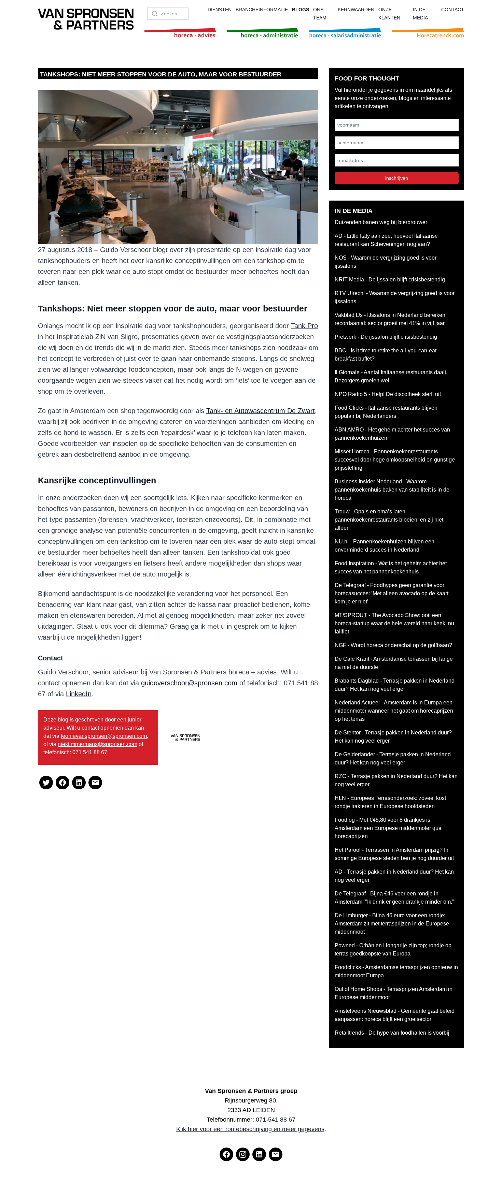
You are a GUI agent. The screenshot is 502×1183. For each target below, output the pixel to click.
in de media (420, 13)
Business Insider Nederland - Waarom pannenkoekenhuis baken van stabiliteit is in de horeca (392, 490)
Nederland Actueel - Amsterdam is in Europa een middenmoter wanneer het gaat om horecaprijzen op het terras (394, 711)
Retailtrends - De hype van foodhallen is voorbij (392, 1033)
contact (452, 9)
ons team (319, 13)
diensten (220, 9)
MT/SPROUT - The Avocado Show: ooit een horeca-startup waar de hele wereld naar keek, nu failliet (394, 623)
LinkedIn (79, 694)
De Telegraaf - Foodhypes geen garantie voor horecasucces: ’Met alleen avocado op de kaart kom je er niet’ (391, 593)
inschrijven (396, 178)
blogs (300, 9)
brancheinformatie (262, 9)
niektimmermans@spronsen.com (97, 744)
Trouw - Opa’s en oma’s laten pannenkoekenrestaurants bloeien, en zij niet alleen (389, 520)
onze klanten (389, 13)
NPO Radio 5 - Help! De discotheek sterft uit (388, 394)
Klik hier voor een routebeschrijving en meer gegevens (250, 1129)
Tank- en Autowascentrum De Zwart (260, 410)
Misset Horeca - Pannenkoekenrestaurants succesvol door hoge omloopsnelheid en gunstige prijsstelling (395, 460)
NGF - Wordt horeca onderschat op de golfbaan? (393, 645)
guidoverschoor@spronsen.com (189, 683)
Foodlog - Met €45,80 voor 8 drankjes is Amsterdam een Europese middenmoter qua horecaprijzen (388, 828)
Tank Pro (304, 326)
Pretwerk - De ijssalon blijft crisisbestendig (386, 337)
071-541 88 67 (275, 1119)
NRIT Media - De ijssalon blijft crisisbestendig (390, 279)
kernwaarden (356, 9)
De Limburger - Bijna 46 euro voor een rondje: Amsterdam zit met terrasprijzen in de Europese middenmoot (392, 923)
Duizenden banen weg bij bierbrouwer (381, 222)
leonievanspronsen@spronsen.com (104, 736)
